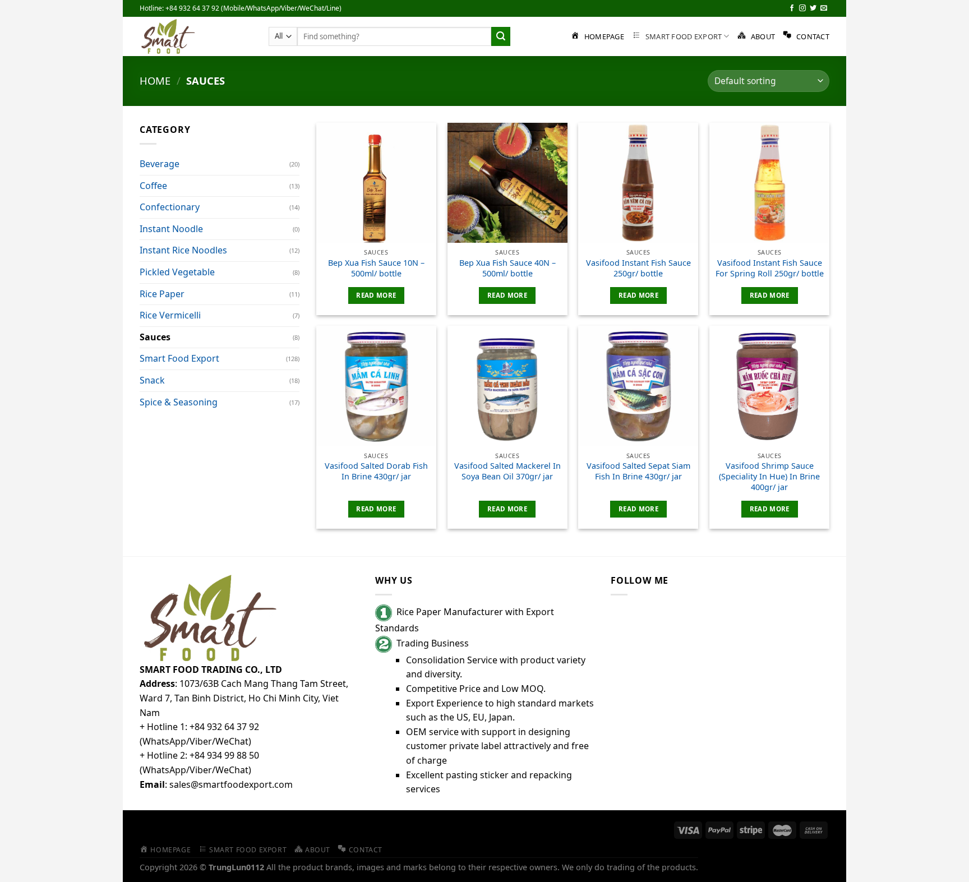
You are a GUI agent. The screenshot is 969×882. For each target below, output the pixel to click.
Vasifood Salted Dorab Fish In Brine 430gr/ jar (376, 471)
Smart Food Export (179, 358)
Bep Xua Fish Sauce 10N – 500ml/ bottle (376, 268)
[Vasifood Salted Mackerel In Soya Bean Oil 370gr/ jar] (507, 386)
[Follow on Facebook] (791, 8)
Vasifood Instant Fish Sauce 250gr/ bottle (638, 268)
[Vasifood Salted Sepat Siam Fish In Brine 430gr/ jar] (638, 386)
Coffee (153, 185)
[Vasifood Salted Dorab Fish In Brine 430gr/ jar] (376, 386)
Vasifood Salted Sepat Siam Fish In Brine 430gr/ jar (638, 471)
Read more (376, 295)
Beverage (159, 164)
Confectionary (170, 207)
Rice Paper (162, 294)
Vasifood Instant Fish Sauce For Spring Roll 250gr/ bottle (770, 268)
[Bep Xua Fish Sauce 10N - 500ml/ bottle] (376, 183)
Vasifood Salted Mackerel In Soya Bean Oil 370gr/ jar (507, 471)
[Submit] (500, 36)
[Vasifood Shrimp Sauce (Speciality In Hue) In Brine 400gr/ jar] (769, 386)
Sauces (155, 337)
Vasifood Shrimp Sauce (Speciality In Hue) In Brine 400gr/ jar (769, 476)
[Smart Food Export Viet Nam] (196, 36)
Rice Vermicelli (170, 315)
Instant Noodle (171, 229)
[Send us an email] (823, 8)
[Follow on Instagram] (802, 8)
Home (155, 80)
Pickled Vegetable (177, 272)
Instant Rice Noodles (183, 250)
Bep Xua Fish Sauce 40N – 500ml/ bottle (507, 268)
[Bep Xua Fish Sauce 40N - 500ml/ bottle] (507, 183)
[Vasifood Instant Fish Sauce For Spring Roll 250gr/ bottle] (769, 183)
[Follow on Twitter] (813, 8)
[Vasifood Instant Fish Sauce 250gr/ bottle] (638, 183)
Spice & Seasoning (179, 402)
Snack (152, 380)
